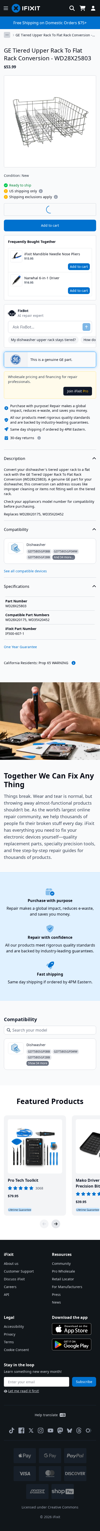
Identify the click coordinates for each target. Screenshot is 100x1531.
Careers (10, 1286)
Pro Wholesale (63, 1271)
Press (56, 1294)
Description (14, 458)
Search (83, 209)
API (6, 1294)
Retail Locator (63, 1279)
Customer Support (19, 1271)
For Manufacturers (67, 1286)
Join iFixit (77, 391)
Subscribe (84, 1381)
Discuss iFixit (14, 1279)
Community (61, 1263)
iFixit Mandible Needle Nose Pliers (52, 254)
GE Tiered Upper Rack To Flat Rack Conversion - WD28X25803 (54, 35)
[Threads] (79, 1430)
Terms (9, 1342)
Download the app (70, 1317)
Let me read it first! (23, 1391)
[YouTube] (50, 1430)
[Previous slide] (44, 1224)
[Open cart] (82, 8)
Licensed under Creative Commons (50, 1507)
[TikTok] (12, 1430)
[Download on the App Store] (71, 1329)
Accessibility (14, 1326)
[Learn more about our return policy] (39, 438)
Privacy (9, 1334)
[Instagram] (41, 1430)
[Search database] (72, 8)
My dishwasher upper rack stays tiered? (43, 339)
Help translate (46, 1415)
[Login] (93, 8)
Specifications (16, 586)
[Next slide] (55, 1224)
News (56, 1302)
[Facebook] (21, 1430)
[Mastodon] (60, 1430)
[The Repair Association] (89, 1430)
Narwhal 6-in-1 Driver (41, 278)
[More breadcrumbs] (7, 35)
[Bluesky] (69, 1430)
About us (11, 1263)
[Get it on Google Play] (71, 1344)
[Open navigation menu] (6, 8)
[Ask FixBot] (86, 327)
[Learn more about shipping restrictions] (41, 191)
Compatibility (16, 529)
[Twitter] (31, 1430)
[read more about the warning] (73, 663)
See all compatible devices (25, 571)
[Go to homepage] (28, 8)
